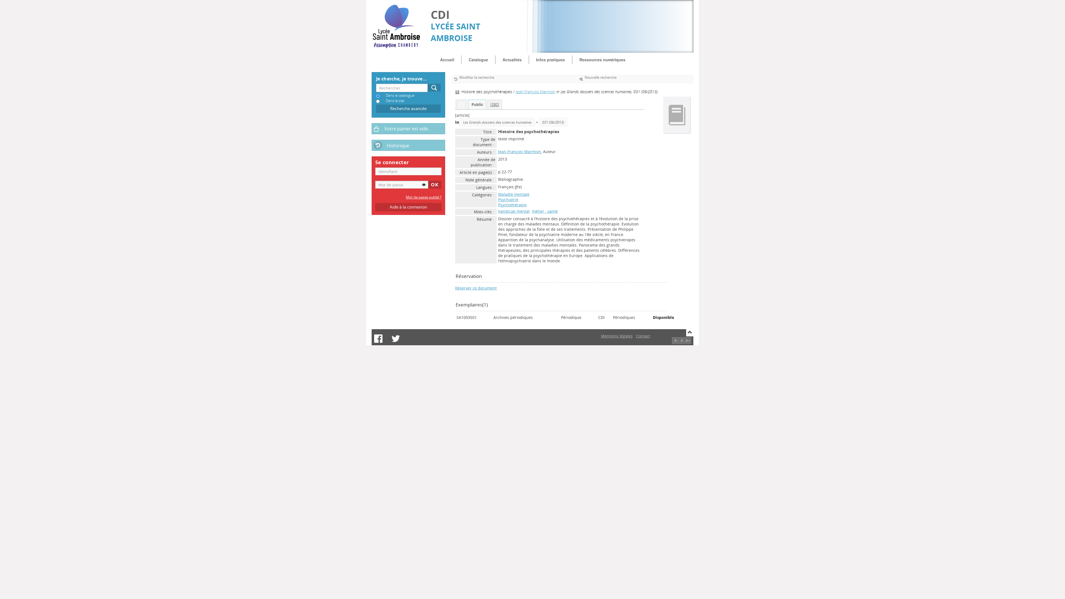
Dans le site (395, 100)
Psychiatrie (508, 199)
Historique (398, 145)
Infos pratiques (550, 59)
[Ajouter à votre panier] (461, 104)
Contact (643, 336)
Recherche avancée (408, 108)
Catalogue (478, 59)
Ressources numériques (602, 59)
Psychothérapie (512, 204)
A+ (688, 340)
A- (676, 340)
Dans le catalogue (400, 95)
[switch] (424, 185)
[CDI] (398, 26)
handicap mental (514, 211)
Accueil (447, 59)
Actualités (512, 59)
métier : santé (545, 211)
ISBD (494, 104)
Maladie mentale (513, 194)
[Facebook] (378, 338)
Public (477, 104)
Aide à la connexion (408, 207)
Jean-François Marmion (535, 91)
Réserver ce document (476, 288)
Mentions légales (617, 336)
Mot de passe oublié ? (424, 197)
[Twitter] (395, 338)
